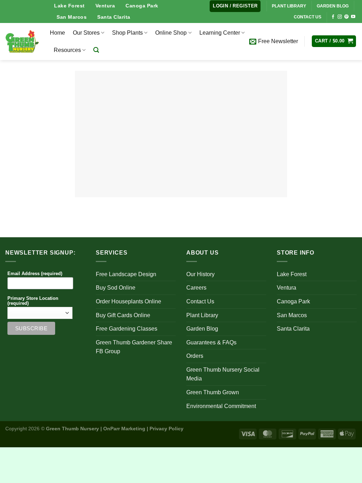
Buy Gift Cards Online (123, 315)
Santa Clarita (113, 17)
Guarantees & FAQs (211, 342)
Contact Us (200, 301)
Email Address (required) (34, 273)
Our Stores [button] (86, 33)
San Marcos (72, 17)
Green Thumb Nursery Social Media (222, 374)
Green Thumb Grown (212, 392)
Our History (200, 274)
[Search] (96, 50)
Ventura (105, 5)
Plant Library (202, 315)
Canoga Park (141, 5)
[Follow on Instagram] (340, 16)
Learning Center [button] (219, 33)
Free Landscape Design (126, 274)
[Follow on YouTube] (353, 16)
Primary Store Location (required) (32, 301)
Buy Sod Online (115, 288)
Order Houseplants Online (128, 301)
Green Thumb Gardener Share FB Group (134, 347)
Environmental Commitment (221, 406)
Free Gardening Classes (126, 329)
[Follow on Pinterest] (346, 16)
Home (57, 33)
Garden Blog (202, 329)
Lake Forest (69, 5)
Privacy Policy (166, 428)
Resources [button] (67, 50)
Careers (196, 288)
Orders (194, 356)
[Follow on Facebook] (333, 16)
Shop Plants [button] (127, 33)
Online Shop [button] (171, 33)
